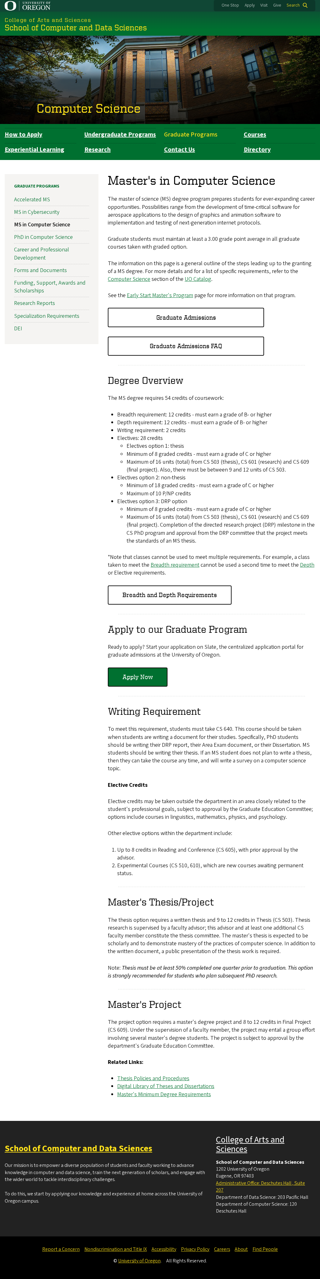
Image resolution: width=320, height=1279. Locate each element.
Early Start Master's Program (160, 295)
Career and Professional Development (41, 253)
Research (97, 149)
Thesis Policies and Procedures (153, 1078)
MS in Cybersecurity (36, 212)
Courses (255, 134)
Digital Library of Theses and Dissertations (165, 1086)
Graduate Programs (191, 134)
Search (293, 5)
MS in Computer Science (42, 225)
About (241, 1249)
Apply (250, 5)
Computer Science (89, 108)
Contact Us (179, 149)
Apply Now (137, 676)
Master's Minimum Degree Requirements (164, 1094)
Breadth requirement (175, 565)
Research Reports (34, 303)
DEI (18, 329)
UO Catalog (198, 279)
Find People (265, 1249)
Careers (222, 1249)
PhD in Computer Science (43, 237)
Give (277, 5)
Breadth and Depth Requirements (169, 594)
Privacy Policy (195, 1249)
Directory (257, 149)
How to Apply (23, 134)
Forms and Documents (40, 270)
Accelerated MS (32, 200)
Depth (307, 565)
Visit (264, 5)
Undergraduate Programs (120, 134)
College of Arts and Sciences (250, 1144)
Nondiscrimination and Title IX (115, 1249)
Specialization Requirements (46, 316)
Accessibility (164, 1249)
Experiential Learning (34, 149)
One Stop (230, 5)
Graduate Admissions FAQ (186, 345)
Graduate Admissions (186, 317)
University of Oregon (139, 1260)
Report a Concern (61, 1249)
